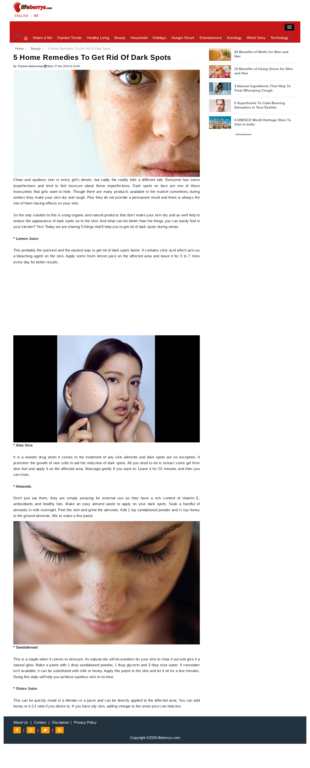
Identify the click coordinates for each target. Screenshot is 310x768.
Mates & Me (42, 38)
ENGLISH (21, 16)
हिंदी (36, 16)
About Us (20, 722)
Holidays (159, 38)
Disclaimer (60, 722)
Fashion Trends (69, 38)
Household (139, 38)
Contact (40, 722)
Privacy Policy (85, 722)
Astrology (234, 38)
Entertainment (211, 38)
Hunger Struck (182, 38)
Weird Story (256, 38)
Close (17, 35)
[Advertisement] (106, 301)
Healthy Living (98, 38)
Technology (279, 38)
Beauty (119, 38)
